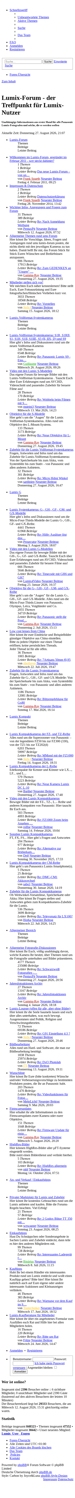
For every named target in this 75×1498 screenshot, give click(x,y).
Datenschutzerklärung (51, 196)
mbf (25, 1169)
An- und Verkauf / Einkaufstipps (30, 1179)
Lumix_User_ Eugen (16, 1433)
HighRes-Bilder (20, 1144)
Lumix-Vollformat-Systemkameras (31, 317)
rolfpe (27, 827)
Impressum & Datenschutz (26, 185)
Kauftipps (16, 1268)
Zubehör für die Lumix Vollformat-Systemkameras (41, 449)
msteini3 (28, 406)
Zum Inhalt (9, 81)
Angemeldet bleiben (40, 1367)
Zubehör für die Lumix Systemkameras (34, 670)
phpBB (22, 1465)
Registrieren (34, 1350)
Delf (26, 855)
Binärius (28, 1261)
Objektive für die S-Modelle (27, 414)
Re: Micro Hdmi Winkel (52, 478)
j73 (25, 1065)
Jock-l (27, 307)
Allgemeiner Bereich (23, 930)
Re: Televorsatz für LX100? (55, 916)
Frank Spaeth (31, 178)
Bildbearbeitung (20, 1044)
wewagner (29, 1225)
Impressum (50, 1479)
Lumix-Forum (18, 139)
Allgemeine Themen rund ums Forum (33, 236)
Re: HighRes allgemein (52, 1165)
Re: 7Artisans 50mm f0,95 (54, 659)
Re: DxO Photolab (49, 1062)
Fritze (26, 1340)
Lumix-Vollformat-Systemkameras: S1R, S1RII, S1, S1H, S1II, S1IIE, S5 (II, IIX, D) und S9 (40, 336)
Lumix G (15, 492)
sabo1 (27, 884)
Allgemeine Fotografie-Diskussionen (33, 947)
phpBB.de (45, 1472)
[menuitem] (33, 17)
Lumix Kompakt (20, 716)
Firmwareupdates (20, 1108)
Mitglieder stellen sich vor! (26, 282)
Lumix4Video (32, 581)
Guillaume (29, 363)
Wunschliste (17, 1073)
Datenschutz (65, 1479)
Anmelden (16, 1350)
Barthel (27, 791)
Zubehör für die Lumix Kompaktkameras (36, 891)
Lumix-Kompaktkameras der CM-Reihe (35, 862)
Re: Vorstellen (46, 303)
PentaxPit (29, 228)
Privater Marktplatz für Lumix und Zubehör (37, 1197)
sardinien (29, 481)
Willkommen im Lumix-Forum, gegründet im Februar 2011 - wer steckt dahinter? (38, 159)
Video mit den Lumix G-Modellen (31, 549)
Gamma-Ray (31, 275)
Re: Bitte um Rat (47, 1336)
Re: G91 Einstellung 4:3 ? (53, 1033)
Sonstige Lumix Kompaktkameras (31, 834)
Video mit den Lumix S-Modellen (31, 371)
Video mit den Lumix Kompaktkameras (35, 798)
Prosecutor (30, 541)
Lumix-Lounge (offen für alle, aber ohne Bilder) (40, 1008)
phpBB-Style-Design (54, 1475)
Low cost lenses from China (27, 631)
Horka (27, 920)
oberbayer (29, 663)
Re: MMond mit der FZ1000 (55, 755)
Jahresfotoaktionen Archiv (26, 983)
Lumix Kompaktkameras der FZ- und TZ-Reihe (40, 734)
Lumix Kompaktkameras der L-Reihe (33, 766)
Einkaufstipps (18, 1233)
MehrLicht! (30, 1101)
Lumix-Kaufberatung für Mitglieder (32, 1315)
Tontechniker (31, 1308)
